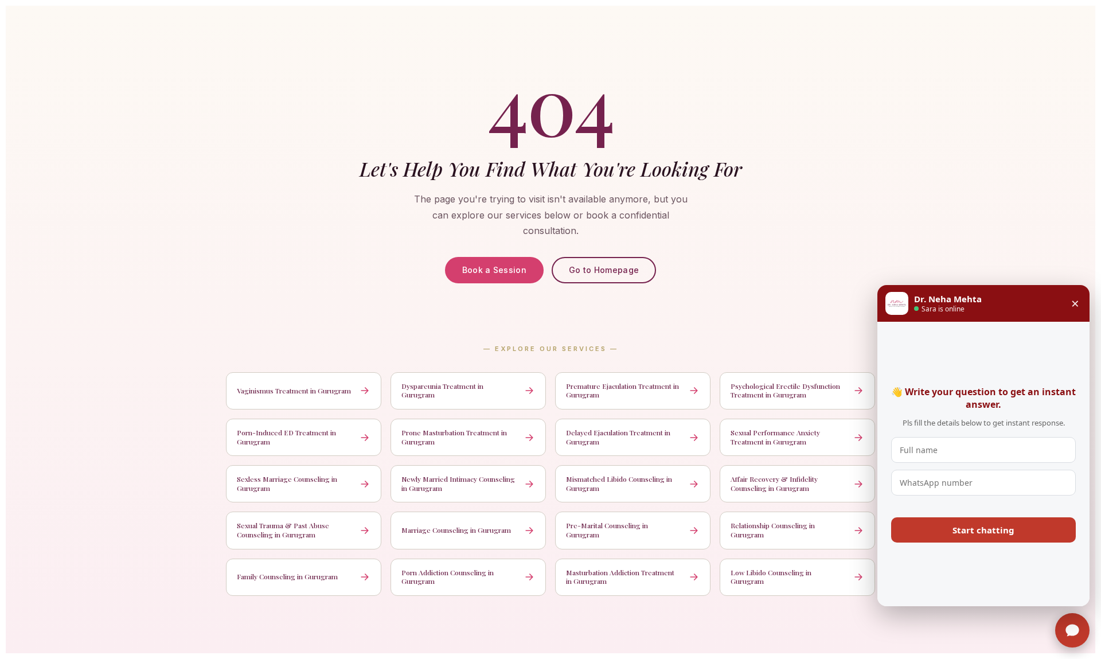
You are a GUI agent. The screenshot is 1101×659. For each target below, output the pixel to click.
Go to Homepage (604, 270)
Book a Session (494, 270)
